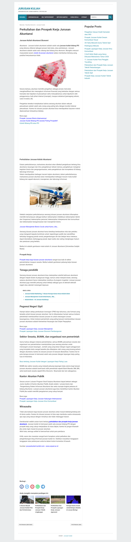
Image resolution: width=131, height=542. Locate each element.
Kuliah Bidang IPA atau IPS (29, 123)
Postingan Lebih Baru (25, 524)
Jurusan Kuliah (29, 8)
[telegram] (43, 487)
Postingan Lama (76, 524)
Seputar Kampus (62, 17)
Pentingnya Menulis (92, 46)
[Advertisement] (50, 141)
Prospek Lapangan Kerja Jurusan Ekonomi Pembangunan (41, 331)
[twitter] (27, 487)
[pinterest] (32, 487)
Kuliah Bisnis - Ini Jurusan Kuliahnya (37, 299)
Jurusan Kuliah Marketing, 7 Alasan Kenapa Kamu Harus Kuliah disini (47, 293)
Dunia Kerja (74, 17)
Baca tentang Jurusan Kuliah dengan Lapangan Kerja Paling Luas (43, 362)
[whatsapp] (38, 487)
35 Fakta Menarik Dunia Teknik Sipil (98, 43)
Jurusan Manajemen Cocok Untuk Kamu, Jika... (40, 296)
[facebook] (22, 487)
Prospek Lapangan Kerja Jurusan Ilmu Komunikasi (38, 401)
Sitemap (84, 17)
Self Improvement (48, 17)
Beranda (22, 17)
